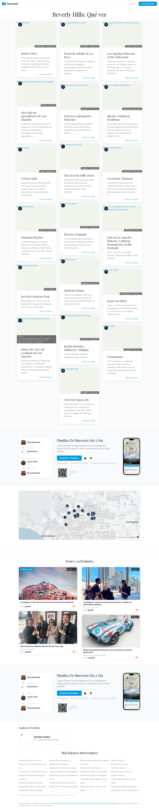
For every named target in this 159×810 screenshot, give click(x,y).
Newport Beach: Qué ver (121, 772)
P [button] (78, 506)
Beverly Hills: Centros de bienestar (64, 787)
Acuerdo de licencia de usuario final (78, 803)
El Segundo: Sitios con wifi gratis (93, 772)
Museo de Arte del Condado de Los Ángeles (33, 353)
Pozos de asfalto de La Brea (78, 55)
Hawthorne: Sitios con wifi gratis (93, 775)
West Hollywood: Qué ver (90, 768)
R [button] (88, 514)
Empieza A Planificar (69, 458)
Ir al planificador (148, 4)
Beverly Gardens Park (35, 296)
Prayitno (44, 105)
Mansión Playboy (32, 237)
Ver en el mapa (45, 74)
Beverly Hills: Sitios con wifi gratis (32, 787)
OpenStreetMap (123, 537)
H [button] (92, 518)
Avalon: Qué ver (117, 775)
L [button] (64, 517)
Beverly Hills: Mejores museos (31, 783)
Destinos (56, 803)
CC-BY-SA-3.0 (136, 109)
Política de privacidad (97, 803)
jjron (46, 289)
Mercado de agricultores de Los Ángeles (33, 116)
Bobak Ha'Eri (86, 283)
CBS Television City (76, 400)
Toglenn (42, 230)
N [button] (94, 513)
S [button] (82, 510)
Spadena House (74, 290)
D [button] (68, 513)
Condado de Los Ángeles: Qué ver (33, 772)
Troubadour (115, 357)
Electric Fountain (75, 234)
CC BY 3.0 (95, 283)
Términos (63, 803)
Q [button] (66, 524)
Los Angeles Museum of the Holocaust (121, 55)
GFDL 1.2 (52, 289)
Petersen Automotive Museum (77, 117)
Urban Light (29, 178)
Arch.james (126, 109)
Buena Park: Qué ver (119, 764)
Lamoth (128, 46)
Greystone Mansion (120, 178)
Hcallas (42, 171)
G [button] (94, 518)
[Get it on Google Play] (91, 458)
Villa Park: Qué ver (118, 768)
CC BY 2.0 (52, 105)
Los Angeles (127, 171)
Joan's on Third (117, 301)
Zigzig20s (84, 227)
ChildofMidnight (126, 293)
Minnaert (85, 109)
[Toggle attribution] (137, 537)
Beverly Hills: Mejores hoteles (30, 790)
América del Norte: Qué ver (30, 760)
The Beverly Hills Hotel (79, 175)
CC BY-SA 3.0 (50, 46)
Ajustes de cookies (111, 803)
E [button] (77, 514)
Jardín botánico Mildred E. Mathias (76, 348)
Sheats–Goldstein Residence (118, 117)
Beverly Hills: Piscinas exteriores (62, 783)
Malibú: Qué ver (117, 760)
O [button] (67, 506)
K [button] (75, 516)
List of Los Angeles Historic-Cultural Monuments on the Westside (119, 243)
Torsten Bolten (40, 46)
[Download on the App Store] (85, 458)
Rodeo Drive (29, 53)
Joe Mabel (84, 46)
